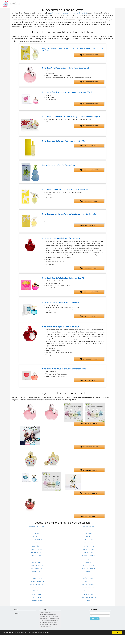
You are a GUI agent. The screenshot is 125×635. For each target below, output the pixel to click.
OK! (117, 632)
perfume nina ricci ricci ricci (59, 13)
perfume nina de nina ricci (78, 13)
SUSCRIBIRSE (94, 618)
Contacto (16, 613)
